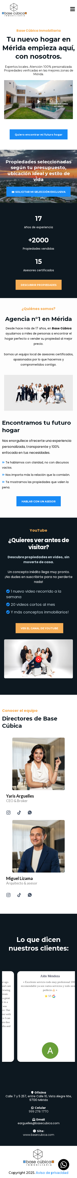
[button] (72, 9)
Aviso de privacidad (52, 1173)
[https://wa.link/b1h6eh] (38, 764)
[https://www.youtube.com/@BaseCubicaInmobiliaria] (38, 658)
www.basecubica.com (38, 1135)
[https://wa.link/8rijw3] (38, 846)
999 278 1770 (38, 1111)
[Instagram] (8, 812)
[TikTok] (19, 812)
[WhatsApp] (29, 812)
